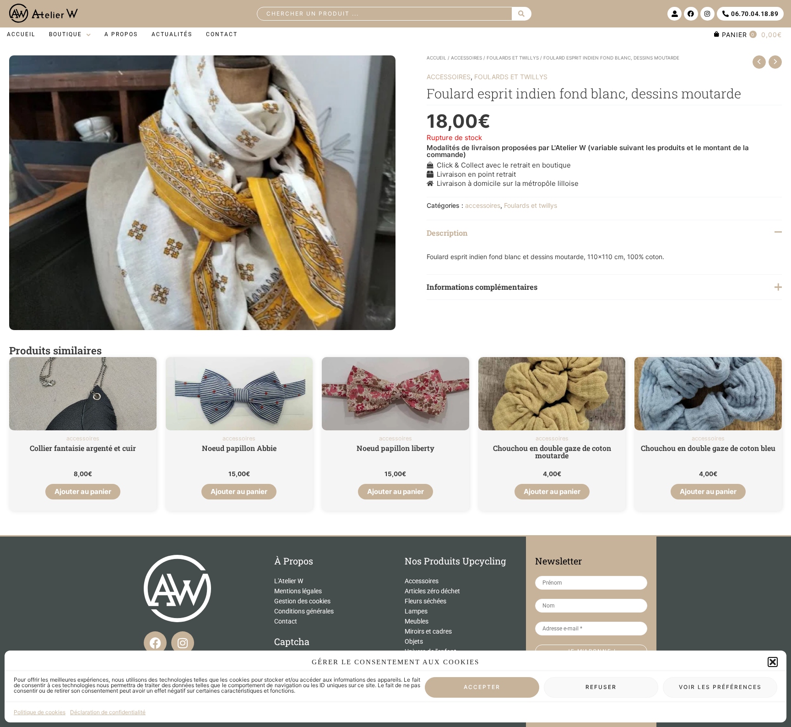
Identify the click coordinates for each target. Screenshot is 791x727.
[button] (772, 662)
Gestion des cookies (302, 601)
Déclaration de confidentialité (108, 712)
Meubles (416, 621)
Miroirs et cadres (428, 631)
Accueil (436, 57)
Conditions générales (304, 611)
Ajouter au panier (82, 491)
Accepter (482, 687)
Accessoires (422, 581)
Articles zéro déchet (432, 591)
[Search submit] (521, 14)
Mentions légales (298, 591)
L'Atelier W (288, 581)
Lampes (416, 611)
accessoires (466, 57)
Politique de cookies (39, 712)
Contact (285, 621)
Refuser (601, 687)
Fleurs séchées (425, 601)
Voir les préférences (720, 687)
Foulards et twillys (513, 57)
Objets (414, 641)
